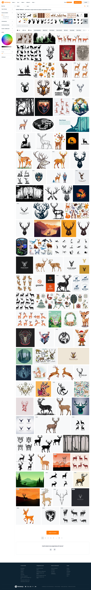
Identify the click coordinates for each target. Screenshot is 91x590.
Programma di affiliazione (41, 571)
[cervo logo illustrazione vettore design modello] (80, 88)
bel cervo (66, 30)
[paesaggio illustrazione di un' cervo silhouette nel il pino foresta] (30, 479)
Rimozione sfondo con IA (25, 580)
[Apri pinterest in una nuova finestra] (30, 586)
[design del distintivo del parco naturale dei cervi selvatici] (44, 107)
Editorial (28, 2)
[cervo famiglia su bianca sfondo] (24, 160)
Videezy (22, 571)
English (68, 568)
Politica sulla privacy (64, 586)
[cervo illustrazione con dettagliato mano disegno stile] (81, 479)
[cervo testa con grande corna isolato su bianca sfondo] (79, 160)
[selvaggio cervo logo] (73, 356)
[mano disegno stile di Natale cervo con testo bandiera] (67, 53)
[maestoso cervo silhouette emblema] (25, 88)
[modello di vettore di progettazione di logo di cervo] (81, 372)
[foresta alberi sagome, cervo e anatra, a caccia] (44, 38)
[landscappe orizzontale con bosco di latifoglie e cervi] (76, 444)
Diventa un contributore (53, 573)
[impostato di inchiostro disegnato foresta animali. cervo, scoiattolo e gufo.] (62, 88)
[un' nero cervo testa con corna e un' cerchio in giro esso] (64, 337)
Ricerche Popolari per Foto (41, 575)
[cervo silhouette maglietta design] (41, 211)
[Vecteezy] (6, 2)
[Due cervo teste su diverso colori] (75, 228)
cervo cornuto (59, 30)
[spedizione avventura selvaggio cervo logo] (80, 283)
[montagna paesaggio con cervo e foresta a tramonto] (47, 228)
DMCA (37, 569)
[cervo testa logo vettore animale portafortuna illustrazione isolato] (43, 88)
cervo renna (52, 30)
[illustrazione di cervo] (44, 141)
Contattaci (53, 569)
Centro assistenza (54, 568)
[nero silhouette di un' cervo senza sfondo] (66, 193)
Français (68, 574)
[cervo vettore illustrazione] (21, 247)
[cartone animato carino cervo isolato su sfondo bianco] (46, 497)
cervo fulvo (78, 30)
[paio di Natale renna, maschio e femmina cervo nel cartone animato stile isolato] (60, 372)
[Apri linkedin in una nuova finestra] (28, 586)
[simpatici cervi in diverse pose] (24, 283)
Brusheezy (22, 568)
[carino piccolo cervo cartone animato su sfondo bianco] (84, 319)
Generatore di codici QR (25, 581)
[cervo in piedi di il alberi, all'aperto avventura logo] (24, 70)
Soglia (3, 51)
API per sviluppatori (24, 576)
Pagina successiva (52, 532)
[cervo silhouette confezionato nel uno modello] (80, 425)
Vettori (13, 2)
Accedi (86, 2)
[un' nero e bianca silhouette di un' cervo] (45, 406)
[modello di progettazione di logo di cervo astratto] (80, 497)
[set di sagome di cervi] (48, 444)
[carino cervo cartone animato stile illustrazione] (64, 406)
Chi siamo (53, 571)
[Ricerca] (84, 6)
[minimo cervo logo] (62, 389)
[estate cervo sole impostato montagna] (28, 497)
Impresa (22, 572)
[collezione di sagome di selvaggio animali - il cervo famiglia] (28, 53)
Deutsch (68, 572)
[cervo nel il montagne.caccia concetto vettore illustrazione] (80, 107)
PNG (25, 30)
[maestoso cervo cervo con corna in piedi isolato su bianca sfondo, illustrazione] (23, 124)
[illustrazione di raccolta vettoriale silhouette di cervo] (80, 462)
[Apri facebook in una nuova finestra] (25, 586)
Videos (22, 2)
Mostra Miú (85, 21)
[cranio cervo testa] (62, 497)
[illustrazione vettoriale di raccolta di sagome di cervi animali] (74, 516)
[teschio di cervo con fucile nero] (25, 337)
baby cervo (45, 30)
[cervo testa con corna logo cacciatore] (76, 265)
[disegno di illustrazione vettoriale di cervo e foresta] (44, 337)
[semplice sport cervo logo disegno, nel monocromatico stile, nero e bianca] (24, 265)
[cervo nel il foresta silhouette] (25, 107)
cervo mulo (72, 30)
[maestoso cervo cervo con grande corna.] (52, 425)
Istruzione (22, 574)
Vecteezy (22, 569)
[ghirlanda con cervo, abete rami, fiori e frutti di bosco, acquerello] (70, 319)
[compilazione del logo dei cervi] (23, 177)
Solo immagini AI (6, 16)
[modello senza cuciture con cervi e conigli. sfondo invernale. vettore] (81, 389)
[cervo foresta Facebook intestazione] (72, 124)
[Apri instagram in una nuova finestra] (27, 586)
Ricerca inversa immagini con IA (26, 578)
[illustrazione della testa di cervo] (42, 160)
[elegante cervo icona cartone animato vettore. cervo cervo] (43, 462)
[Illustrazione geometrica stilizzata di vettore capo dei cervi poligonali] (80, 406)
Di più (33, 2)
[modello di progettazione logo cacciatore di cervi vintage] (50, 516)
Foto (18, 2)
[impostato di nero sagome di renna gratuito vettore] (59, 479)
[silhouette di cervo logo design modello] (77, 141)
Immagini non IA (6, 17)
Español (68, 569)
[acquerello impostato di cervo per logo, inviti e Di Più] (48, 265)
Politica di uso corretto (71, 586)
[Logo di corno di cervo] (25, 425)
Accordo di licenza (39, 568)
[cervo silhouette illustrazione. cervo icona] (25, 301)
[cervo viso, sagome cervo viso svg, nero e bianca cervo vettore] (50, 53)
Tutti (3, 15)
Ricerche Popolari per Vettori (40, 573)
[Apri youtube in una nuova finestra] (35, 586)
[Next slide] (87, 30)
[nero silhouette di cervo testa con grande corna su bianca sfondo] (24, 228)
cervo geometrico (37, 30)
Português (68, 571)
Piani (65, 2)
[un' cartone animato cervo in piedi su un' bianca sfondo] (60, 160)
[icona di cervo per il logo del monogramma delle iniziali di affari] (82, 177)
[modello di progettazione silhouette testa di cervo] (24, 406)
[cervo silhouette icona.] (63, 283)
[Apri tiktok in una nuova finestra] (32, 586)
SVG (19, 30)
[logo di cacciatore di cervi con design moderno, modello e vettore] (24, 211)
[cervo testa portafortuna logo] (24, 38)
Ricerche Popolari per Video (40, 577)
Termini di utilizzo (57, 586)
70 (59, 537)
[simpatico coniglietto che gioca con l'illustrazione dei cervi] (39, 372)
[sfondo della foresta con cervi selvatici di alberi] (29, 193)
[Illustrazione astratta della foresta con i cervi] (24, 356)
